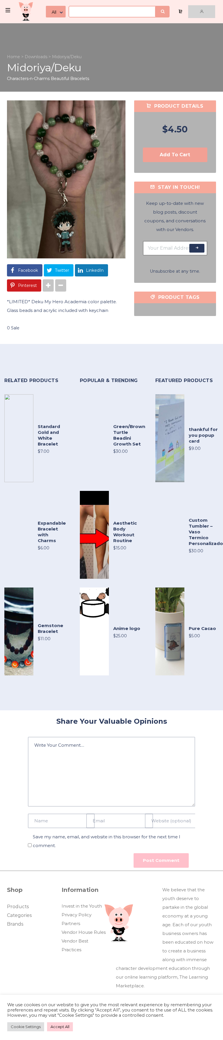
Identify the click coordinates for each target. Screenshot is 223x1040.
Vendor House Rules (84, 932)
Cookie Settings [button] (26, 1026)
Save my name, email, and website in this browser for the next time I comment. (106, 841)
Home (13, 56)
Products (18, 906)
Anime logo (126, 628)
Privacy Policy (76, 914)
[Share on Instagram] (48, 285)
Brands (15, 924)
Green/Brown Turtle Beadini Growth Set (129, 435)
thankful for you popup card (203, 435)
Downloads (36, 56)
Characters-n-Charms (28, 78)
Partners (71, 923)
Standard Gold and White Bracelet (49, 435)
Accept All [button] (60, 1026)
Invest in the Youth (82, 906)
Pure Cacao (202, 628)
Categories (19, 915)
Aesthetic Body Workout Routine (125, 531)
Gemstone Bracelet (50, 628)
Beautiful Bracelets (70, 78)
